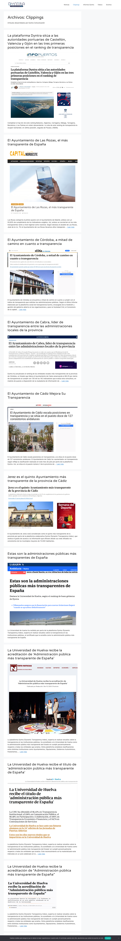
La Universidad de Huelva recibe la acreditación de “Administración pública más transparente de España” (39, 870)
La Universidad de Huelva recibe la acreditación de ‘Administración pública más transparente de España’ (39, 654)
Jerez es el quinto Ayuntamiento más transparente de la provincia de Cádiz (37, 479)
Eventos (109, 5)
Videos (100, 5)
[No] (119, 938)
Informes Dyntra (88, 5)
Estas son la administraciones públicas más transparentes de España (42, 556)
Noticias (66, 5)
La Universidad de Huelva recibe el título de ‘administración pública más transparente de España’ (42, 768)
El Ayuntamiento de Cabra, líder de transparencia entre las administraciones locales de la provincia (40, 326)
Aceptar (107, 938)
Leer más (70, 227)
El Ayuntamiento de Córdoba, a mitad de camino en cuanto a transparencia (40, 242)
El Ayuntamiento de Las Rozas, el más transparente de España (38, 142)
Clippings (76, 5)
